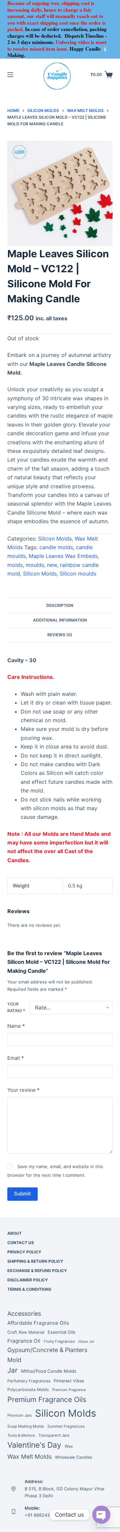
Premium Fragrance (69, 1389)
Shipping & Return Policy (35, 1261)
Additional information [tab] (60, 620)
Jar (12, 1370)
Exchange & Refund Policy (37, 1270)
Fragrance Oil (23, 1341)
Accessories (24, 1313)
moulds (35, 565)
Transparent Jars (53, 1435)
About (14, 1233)
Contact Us (20, 1242)
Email (15, 1058)
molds (15, 565)
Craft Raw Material (25, 1332)
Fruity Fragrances (59, 1341)
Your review (23, 1090)
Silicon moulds (78, 573)
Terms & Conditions (29, 1289)
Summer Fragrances (66, 1426)
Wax (69, 1446)
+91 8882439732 (42, 1515)
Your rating (16, 1007)
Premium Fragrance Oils (46, 1399)
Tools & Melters (21, 1435)
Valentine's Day (34, 1445)
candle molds (56, 547)
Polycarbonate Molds (28, 1389)
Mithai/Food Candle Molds (48, 1371)
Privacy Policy (24, 1251)
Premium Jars (19, 1415)
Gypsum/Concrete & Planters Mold (47, 1354)
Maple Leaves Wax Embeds (63, 556)
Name (16, 1026)
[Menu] (10, 75)
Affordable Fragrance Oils (38, 1323)
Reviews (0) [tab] (59, 634)
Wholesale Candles (73, 1457)
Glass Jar (86, 1341)
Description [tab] (59, 605)
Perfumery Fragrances (28, 1380)
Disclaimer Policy (27, 1279)
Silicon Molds (55, 538)
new (52, 565)
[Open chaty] (101, 1515)
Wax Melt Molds (29, 1456)
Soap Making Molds (25, 1426)
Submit (22, 1193)
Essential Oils (61, 1332)
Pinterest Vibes (69, 1380)
